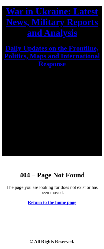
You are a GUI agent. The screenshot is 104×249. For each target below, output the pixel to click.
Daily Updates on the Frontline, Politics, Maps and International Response (52, 56)
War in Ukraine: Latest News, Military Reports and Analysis (52, 22)
